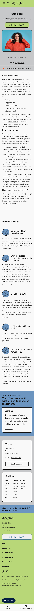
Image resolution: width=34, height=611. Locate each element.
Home (4, 543)
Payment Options (8, 562)
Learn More (9, 429)
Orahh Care (18, 585)
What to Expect (7, 557)
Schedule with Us (17, 25)
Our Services (6, 548)
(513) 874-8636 (19, 63)
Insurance (5, 566)
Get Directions (17, 464)
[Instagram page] (7, 571)
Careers (11, 585)
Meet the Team (7, 553)
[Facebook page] (3, 571)
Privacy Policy (6, 583)
